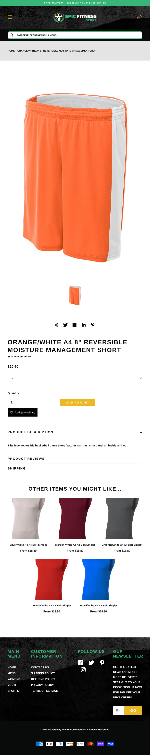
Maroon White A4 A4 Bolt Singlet (75, 544)
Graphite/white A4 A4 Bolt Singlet (122, 544)
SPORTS (13, 690)
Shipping (17, 468)
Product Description (30, 432)
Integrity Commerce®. (74, 729)
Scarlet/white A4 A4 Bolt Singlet (51, 605)
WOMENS (14, 679)
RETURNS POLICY (43, 679)
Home (11, 50)
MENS (11, 673)
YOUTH (12, 684)
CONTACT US (40, 667)
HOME (12, 667)
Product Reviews (26, 458)
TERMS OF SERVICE (44, 690)
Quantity (13, 393)
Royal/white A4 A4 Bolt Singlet (98, 605)
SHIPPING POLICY (43, 673)
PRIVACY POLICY (42, 684)
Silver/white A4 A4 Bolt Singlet (28, 544)
